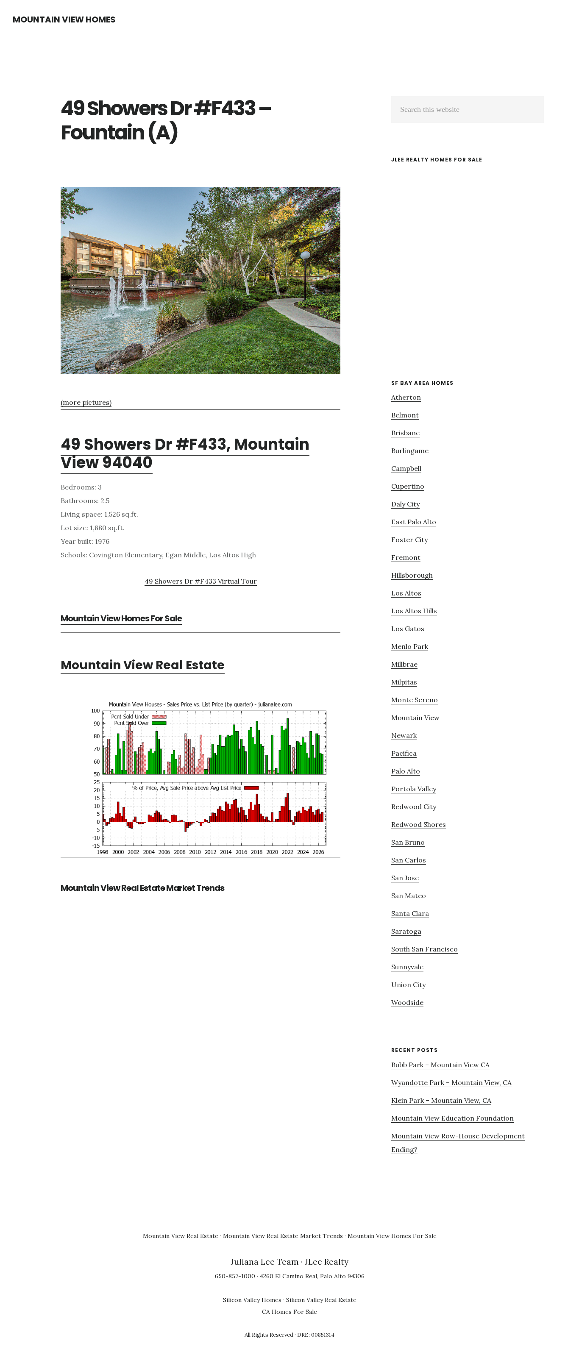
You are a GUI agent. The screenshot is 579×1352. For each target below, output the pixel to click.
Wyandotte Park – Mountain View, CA (451, 1082)
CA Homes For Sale (289, 1312)
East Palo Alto (413, 521)
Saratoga (406, 931)
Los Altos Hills (414, 610)
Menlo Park (409, 646)
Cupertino (407, 486)
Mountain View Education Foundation (452, 1118)
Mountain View (415, 717)
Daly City (405, 504)
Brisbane (405, 432)
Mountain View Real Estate (143, 665)
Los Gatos (407, 628)
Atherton (406, 397)
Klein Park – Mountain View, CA (441, 1100)
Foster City (409, 539)
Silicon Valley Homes (252, 1300)
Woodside (407, 1002)
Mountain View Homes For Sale (121, 618)
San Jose (405, 878)
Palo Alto (405, 771)
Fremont (405, 557)
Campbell (406, 468)
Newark (404, 735)
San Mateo (408, 895)
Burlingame (410, 450)
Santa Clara (410, 913)
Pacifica (404, 753)
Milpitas (404, 682)
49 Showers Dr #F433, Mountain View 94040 (185, 453)
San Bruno (408, 842)
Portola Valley (413, 788)
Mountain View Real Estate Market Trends (142, 888)
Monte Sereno (414, 699)
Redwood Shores (418, 824)
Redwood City (413, 806)
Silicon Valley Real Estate (321, 1300)
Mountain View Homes (64, 19)
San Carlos (408, 860)
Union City (408, 984)
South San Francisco (424, 949)
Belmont (405, 415)
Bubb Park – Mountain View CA (440, 1064)
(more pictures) (86, 402)
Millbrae (404, 664)
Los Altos (406, 593)
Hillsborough (412, 575)
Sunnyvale (407, 967)
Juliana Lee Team (265, 1262)
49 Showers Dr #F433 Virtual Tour (201, 581)
